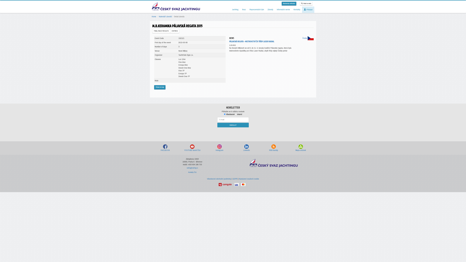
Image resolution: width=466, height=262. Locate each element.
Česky (305, 38)
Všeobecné (230, 114)
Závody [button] (270, 9)
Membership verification (289, 3)
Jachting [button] (235, 9)
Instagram (219, 150)
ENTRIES (175, 31)
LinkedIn (246, 150)
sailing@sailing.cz (192, 168)
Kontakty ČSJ (192, 172)
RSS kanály (273, 150)
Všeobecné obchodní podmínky (219, 179)
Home (154, 17)
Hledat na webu (307, 3)
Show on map (160, 87)
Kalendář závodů (165, 17)
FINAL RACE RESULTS (161, 31)
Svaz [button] (244, 9)
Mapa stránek (300, 150)
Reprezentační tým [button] (257, 9)
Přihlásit (309, 10)
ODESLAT (233, 125)
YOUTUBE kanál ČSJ (192, 150)
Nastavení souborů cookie (249, 179)
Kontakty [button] (297, 9)
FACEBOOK (165, 150)
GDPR (235, 179)
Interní (239, 114)
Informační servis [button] (283, 9)
